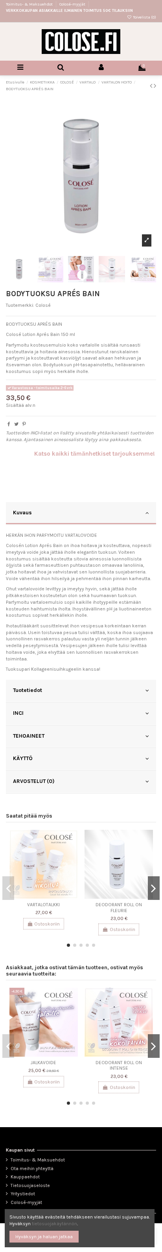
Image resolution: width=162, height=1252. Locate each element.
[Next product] (155, 86)
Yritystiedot (23, 1193)
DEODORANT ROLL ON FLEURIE (119, 907)
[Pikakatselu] (72, 853)
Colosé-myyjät (72, 4)
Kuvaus (22, 512)
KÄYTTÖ (23, 758)
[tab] (81, 513)
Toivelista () (144, 17)
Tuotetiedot (27, 690)
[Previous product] (152, 86)
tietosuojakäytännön (54, 1223)
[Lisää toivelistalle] (72, 840)
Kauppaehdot (25, 1177)
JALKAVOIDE (43, 1062)
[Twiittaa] (16, 424)
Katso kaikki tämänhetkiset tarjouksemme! (94, 453)
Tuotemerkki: (20, 305)
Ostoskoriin (47, 924)
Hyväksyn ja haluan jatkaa (44, 1236)
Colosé (43, 305)
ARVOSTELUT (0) (34, 781)
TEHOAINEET (28, 736)
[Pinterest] (24, 424)
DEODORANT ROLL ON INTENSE (119, 1065)
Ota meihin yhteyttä (32, 1168)
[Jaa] (8, 424)
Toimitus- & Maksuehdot (29, 4)
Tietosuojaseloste (30, 1185)
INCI (18, 713)
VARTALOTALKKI (43, 904)
